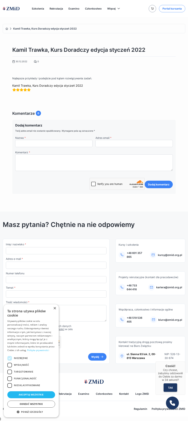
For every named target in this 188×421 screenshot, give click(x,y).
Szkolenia (38, 8)
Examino (73, 8)
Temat (10, 287)
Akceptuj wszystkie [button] (31, 394)
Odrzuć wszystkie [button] (31, 404)
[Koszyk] (152, 8)
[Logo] (11, 8)
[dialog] (31, 360)
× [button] (54, 308)
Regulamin (140, 408)
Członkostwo (93, 8)
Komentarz (22, 152)
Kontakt (124, 393)
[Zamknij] (185, 361)
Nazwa (20, 137)
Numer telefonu (15, 273)
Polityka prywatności (38, 350)
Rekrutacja (56, 8)
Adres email (103, 137)
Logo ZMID (142, 393)
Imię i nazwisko (16, 244)
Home (7, 28)
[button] (31, 412)
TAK (170, 387)
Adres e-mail (14, 258)
